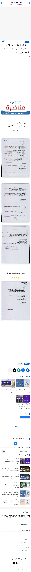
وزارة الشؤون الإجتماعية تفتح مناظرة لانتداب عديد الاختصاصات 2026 (24, 406)
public (20, 363)
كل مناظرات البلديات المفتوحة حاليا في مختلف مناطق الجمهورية (9, 391)
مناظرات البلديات (25, 552)
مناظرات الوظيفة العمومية (22, 545)
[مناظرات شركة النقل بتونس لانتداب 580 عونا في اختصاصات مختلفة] (25, 485)
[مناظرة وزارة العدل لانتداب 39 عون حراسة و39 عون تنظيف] (25, 477)
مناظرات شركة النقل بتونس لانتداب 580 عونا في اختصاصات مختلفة (11, 486)
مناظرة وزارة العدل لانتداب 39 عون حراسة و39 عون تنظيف (10, 477)
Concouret (9, 569)
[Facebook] (17, 563)
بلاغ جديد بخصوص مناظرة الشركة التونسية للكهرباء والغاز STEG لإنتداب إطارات (10, 503)
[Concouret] (15, 3)
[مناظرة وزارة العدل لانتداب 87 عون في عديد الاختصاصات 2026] (25, 469)
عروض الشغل (26, 547)
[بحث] (2, 3)
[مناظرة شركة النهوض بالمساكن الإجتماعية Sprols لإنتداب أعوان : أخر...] (23, 383)
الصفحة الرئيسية (25, 542)
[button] (23, 370)
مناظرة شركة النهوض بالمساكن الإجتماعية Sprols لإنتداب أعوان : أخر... (23, 391)
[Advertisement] (15, 23)
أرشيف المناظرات (24, 530)
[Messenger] (13, 563)
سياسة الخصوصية (25, 527)
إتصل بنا (27, 532)
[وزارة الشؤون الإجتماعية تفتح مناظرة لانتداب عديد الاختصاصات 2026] (23, 399)
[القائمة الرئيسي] (28, 3)
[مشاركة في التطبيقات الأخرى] (10, 370)
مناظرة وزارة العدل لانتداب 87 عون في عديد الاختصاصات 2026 (10, 469)
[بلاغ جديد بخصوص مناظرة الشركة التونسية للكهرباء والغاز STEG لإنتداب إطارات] (25, 502)
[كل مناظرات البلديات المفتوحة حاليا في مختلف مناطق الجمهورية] (8, 383)
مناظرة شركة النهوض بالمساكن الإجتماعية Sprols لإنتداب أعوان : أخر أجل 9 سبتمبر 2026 (10, 494)
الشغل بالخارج (25, 550)
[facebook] (15, 443)
